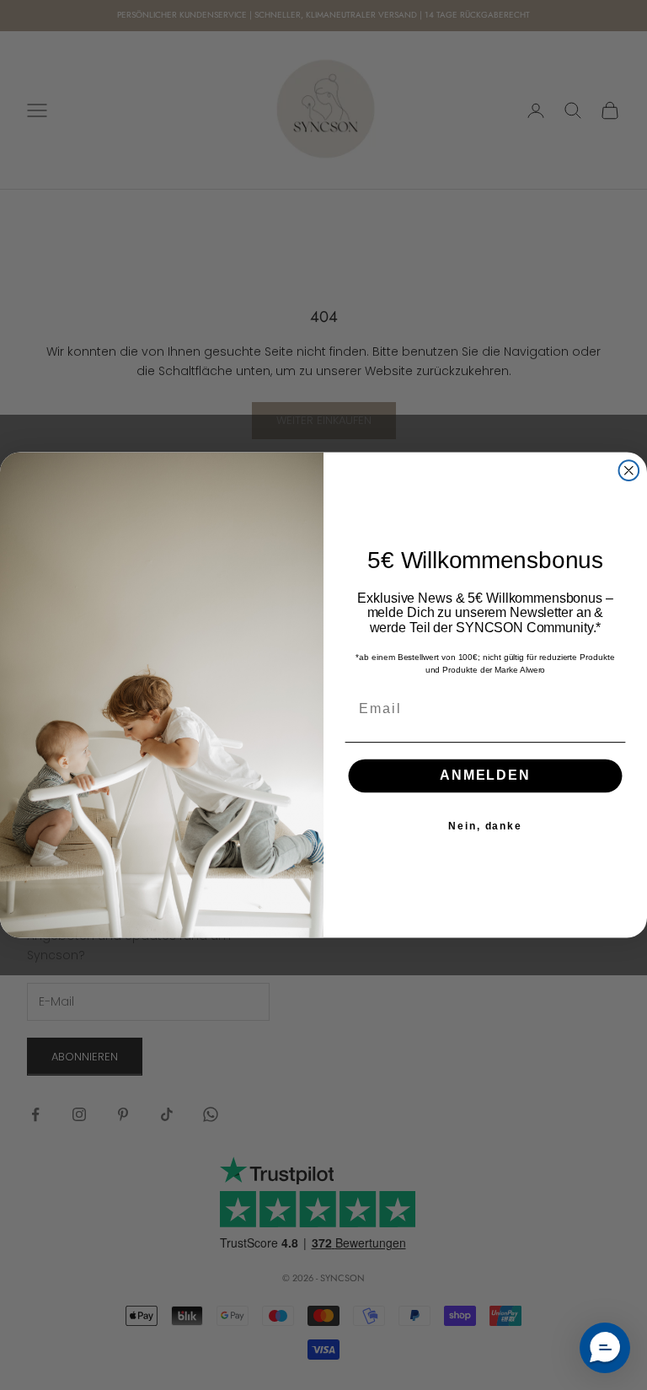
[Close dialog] (629, 470)
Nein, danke (485, 826)
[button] (605, 1348)
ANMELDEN (485, 776)
